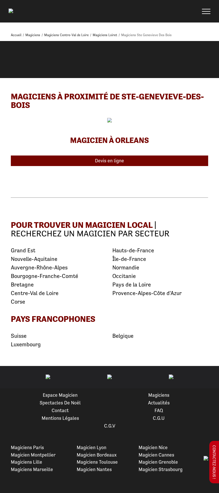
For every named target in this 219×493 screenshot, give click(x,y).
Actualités (159, 403)
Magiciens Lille (26, 462)
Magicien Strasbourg (160, 469)
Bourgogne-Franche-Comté (44, 276)
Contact (60, 410)
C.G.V (109, 426)
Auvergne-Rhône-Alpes (39, 267)
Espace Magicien (60, 395)
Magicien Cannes (156, 455)
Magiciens (158, 395)
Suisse (19, 336)
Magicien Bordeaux (97, 455)
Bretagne (22, 284)
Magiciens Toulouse (97, 462)
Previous (11, 377)
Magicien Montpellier (33, 455)
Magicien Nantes (94, 469)
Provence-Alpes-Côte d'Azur (147, 293)
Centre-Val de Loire (34, 293)
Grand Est (23, 250)
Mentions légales (60, 418)
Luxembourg (26, 344)
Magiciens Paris (27, 447)
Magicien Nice (153, 447)
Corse (18, 301)
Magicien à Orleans (109, 140)
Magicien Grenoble (158, 462)
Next (207, 377)
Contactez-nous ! (214, 462)
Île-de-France (129, 259)
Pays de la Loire (131, 284)
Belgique (122, 336)
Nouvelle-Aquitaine (34, 259)
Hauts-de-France (133, 250)
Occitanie (124, 276)
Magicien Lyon (91, 447)
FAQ (159, 410)
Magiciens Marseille (32, 469)
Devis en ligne (109, 160)
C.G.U (159, 418)
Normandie (125, 267)
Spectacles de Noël (60, 403)
